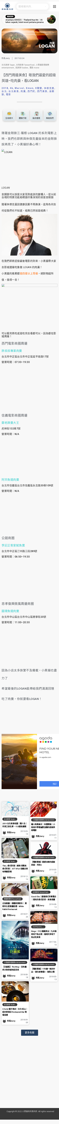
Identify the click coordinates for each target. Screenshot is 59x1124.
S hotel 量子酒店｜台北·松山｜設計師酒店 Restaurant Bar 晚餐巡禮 (15, 1012)
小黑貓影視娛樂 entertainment (43, 820)
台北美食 (13, 91)
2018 (5, 88)
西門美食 (42, 91)
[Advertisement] (29, 1075)
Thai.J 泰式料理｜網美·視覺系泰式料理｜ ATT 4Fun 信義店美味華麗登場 (15, 869)
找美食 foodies (21, 68)
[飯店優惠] (36, 114)
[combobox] (29, 6)
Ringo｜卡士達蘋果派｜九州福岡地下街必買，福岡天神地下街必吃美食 (43, 934)
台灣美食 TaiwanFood (25, 65)
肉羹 (23, 91)
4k (11, 88)
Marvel (19, 88)
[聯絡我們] (50, 114)
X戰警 (38, 88)
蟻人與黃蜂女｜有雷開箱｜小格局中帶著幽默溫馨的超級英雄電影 (43, 827)
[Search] (45, 6)
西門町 (31, 91)
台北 (4, 91)
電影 (8, 94)
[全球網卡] (9, 114)
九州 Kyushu (37, 927)
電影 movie (34, 68)
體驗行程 (22, 118)
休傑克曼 (49, 88)
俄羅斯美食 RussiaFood (12, 899)
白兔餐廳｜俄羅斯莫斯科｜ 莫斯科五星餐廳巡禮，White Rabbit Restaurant (14, 906)
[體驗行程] (23, 114)
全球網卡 (9, 118)
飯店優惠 (36, 118)
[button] (29, 1033)
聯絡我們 (50, 118)
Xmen (30, 88)
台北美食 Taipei (8, 65)
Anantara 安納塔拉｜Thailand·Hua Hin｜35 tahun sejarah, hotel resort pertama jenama (25, 21)
